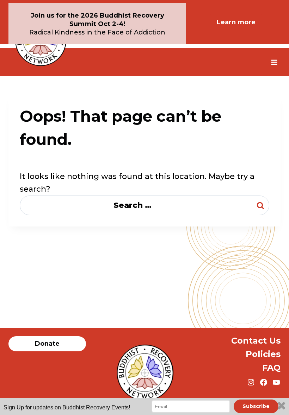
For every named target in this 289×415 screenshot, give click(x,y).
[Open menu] (274, 62)
